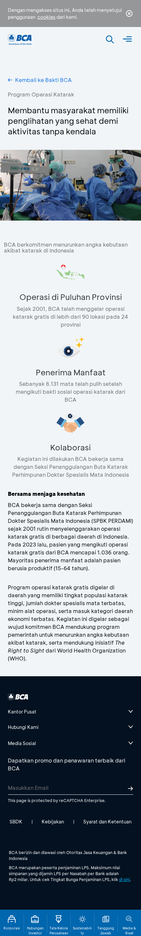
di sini (124, 879)
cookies (46, 17)
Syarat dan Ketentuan (107, 821)
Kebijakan (53, 821)
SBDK (16, 821)
